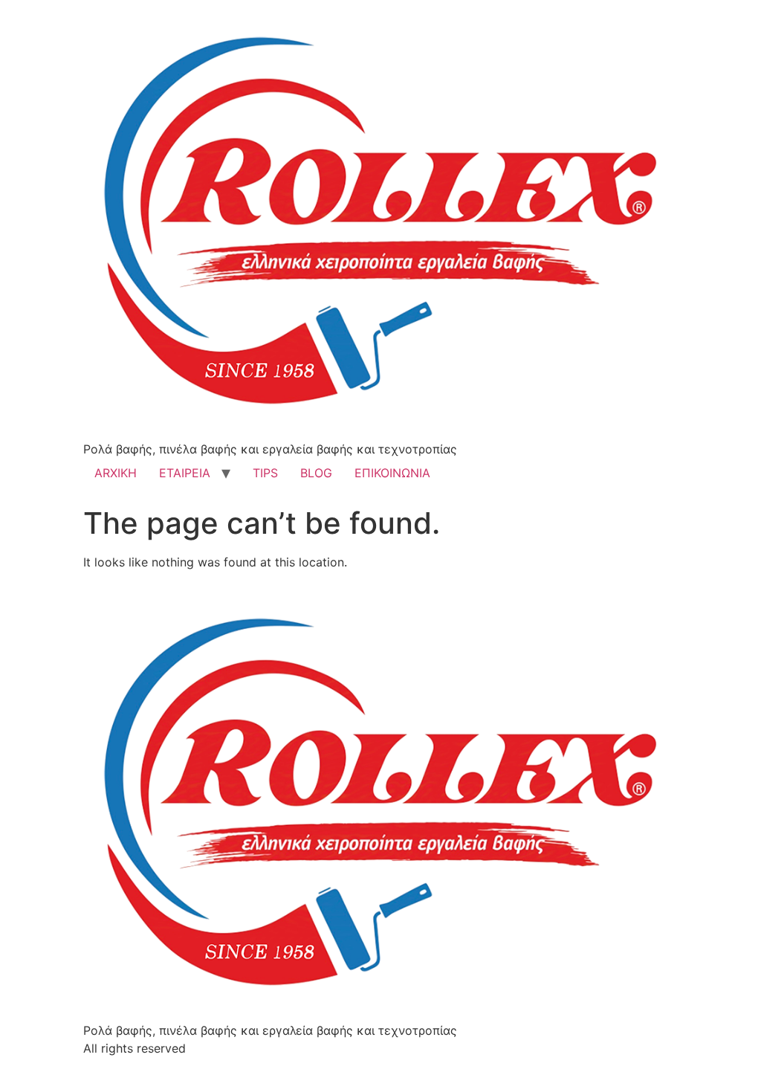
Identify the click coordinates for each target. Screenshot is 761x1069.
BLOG (316, 472)
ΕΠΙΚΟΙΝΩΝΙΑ (392, 472)
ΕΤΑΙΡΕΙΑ (184, 472)
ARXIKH (115, 472)
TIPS (265, 472)
